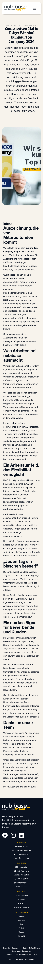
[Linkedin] (21, 835)
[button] (34, 8)
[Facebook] (5, 835)
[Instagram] (13, 835)
